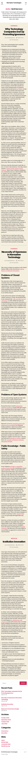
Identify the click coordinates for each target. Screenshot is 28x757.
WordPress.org (5, 746)
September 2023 (6, 719)
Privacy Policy (4, 754)
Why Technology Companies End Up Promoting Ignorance (14, 32)
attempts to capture (15, 438)
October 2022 (5, 721)
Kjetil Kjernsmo (11, 37)
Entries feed (4, 742)
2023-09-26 (20, 260)
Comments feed (5, 744)
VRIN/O (20, 89)
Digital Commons (12, 227)
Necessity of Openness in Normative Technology (14, 254)
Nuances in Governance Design (10, 709)
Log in (3, 740)
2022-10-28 (20, 545)
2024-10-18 (20, 37)
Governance (14, 25)
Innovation (14, 538)
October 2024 (5, 717)
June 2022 (4, 723)
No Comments (15, 39)
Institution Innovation (14, 541)
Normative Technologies (14, 2)
